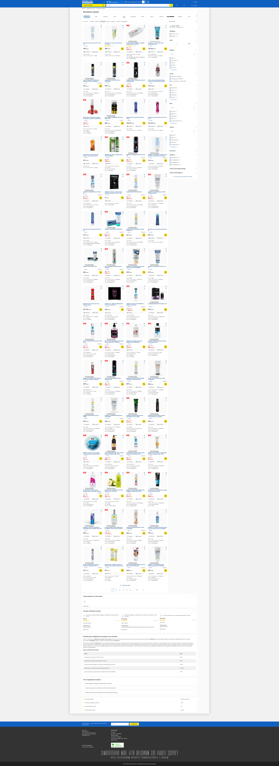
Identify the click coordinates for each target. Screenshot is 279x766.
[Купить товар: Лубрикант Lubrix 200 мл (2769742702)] (122, 235)
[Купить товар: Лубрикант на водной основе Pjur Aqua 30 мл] (143, 160)
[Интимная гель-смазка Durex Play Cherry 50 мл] (157, 107)
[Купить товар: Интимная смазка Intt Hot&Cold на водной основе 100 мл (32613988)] (165, 495)
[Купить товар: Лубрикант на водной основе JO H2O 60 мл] (100, 197)
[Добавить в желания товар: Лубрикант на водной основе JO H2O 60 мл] (101, 174)
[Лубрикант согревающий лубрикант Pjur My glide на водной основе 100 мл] (135, 480)
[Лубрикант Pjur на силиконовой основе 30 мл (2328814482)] (135, 70)
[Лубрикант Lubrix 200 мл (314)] (92, 256)
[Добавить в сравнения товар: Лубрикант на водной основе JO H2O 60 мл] (101, 176)
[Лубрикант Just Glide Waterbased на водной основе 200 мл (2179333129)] (157, 554)
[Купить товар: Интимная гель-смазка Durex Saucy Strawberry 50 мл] (100, 309)
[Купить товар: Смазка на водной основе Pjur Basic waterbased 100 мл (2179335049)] (100, 85)
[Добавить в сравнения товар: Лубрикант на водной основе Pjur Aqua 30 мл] (144, 139)
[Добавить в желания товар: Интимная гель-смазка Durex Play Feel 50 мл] (166, 212)
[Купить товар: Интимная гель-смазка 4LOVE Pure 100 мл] (100, 48)
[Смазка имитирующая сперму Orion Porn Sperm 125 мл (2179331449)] (135, 554)
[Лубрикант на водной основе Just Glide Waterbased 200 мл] (157, 182)
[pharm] (124, 745)
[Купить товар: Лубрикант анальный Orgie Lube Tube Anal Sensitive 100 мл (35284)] (143, 421)
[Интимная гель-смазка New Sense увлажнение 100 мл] (157, 33)
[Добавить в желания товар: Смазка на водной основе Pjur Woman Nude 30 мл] (123, 249)
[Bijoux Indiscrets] (124, 16)
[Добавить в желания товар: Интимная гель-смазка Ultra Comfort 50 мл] (101, 212)
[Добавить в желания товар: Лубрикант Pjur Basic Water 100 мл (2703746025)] (123, 63)
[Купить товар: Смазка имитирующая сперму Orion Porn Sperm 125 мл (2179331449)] (143, 570)
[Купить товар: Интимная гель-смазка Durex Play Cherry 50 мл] (165, 123)
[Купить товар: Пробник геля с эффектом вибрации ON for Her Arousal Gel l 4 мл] (122, 309)
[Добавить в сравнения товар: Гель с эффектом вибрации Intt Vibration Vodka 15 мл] (123, 102)
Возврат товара (114, 735)
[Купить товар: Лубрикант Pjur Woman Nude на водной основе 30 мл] (143, 235)
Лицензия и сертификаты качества (119, 738)
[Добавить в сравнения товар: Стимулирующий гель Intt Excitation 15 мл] (166, 288)
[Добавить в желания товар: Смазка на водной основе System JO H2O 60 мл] (101, 324)
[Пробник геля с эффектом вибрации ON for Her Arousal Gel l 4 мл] (114, 293)
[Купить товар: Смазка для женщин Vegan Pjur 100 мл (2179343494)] (143, 533)
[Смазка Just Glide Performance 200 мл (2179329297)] (157, 368)
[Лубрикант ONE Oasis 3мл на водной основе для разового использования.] (92, 443)
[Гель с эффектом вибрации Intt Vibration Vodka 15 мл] (114, 107)
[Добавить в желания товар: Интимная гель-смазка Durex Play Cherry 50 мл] (166, 100)
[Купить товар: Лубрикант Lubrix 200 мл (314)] (100, 272)
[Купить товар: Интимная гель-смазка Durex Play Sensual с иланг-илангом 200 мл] (100, 160)
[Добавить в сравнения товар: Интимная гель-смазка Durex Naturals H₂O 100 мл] (123, 28)
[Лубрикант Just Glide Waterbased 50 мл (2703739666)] (114, 405)
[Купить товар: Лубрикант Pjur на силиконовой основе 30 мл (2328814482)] (143, 85)
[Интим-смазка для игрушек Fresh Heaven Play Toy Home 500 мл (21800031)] (114, 331)
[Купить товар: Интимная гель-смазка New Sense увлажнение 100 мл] (165, 48)
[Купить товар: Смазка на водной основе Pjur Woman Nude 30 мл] (122, 272)
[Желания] (184, 5)
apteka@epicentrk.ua (86, 735)
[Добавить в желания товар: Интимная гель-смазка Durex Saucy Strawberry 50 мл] (101, 286)
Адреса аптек (114, 740)
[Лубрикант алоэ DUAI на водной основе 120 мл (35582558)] (114, 144)
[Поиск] (171, 5)
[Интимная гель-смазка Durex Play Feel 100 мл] (135, 107)
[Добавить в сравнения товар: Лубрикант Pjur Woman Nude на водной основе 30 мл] (144, 214)
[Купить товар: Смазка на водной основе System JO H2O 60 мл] (100, 346)
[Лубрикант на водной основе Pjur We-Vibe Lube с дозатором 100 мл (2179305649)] (157, 517)
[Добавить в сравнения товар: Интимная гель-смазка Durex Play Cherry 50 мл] (166, 102)
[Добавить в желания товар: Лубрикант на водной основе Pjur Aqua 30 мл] (144, 137)
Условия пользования (116, 736)
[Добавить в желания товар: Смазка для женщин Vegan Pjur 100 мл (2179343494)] (144, 510)
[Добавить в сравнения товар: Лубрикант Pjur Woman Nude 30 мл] (144, 176)
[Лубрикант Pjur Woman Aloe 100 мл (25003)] (92, 405)
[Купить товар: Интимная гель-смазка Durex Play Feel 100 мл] (143, 123)
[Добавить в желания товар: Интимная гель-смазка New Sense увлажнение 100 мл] (166, 25)
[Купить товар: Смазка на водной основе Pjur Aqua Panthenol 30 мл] (122, 384)
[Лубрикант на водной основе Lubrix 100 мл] (157, 256)
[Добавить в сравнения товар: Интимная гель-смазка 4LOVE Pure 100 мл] (101, 28)
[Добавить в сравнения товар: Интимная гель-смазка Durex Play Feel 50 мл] (166, 214)
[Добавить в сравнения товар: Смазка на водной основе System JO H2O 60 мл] (101, 326)
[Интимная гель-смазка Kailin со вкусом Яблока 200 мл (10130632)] (114, 480)
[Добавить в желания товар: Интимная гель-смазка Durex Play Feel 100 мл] (144, 100)
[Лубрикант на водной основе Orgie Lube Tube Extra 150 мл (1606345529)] (135, 256)
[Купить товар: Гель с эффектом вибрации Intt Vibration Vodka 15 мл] (122, 123)
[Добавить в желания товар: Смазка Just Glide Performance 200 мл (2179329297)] (166, 361)
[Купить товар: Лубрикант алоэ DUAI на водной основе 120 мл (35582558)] (122, 160)
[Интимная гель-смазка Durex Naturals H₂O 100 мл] (114, 33)
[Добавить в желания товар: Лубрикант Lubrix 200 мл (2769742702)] (123, 212)
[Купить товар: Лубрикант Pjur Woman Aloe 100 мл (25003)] (100, 421)
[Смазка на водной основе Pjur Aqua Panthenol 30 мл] (114, 368)
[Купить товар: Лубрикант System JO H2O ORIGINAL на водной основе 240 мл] (143, 309)
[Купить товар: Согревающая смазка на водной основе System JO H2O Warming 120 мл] (143, 458)
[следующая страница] (143, 589)
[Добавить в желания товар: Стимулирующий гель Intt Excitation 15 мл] (166, 286)
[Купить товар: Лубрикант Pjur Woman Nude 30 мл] (143, 197)
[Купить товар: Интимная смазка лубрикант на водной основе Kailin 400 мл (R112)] (143, 48)
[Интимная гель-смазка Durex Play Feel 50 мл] (157, 219)
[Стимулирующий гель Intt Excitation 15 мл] (157, 293)
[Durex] (87, 16)
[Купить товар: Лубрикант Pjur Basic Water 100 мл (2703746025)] (122, 85)
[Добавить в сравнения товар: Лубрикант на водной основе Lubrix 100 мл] (166, 251)
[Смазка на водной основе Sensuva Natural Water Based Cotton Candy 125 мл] (114, 443)
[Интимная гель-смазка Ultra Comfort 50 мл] (92, 219)
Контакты (113, 732)
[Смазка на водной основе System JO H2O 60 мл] (92, 331)
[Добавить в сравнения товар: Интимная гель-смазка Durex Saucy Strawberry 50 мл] (101, 288)
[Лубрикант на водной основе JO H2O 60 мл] (92, 182)
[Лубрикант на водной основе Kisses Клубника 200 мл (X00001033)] (135, 331)
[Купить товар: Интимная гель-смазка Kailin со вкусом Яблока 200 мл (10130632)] (122, 495)
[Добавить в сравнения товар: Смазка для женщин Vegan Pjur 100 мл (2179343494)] (144, 512)
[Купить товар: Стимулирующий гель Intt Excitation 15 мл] (165, 309)
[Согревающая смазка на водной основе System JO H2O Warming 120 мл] (135, 443)
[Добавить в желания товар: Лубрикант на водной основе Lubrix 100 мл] (166, 249)
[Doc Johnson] (170, 16)
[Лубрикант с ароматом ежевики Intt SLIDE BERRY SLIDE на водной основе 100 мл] (92, 517)
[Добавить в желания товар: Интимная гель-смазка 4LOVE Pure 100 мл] (101, 25)
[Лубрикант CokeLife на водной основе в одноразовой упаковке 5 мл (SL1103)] (114, 182)
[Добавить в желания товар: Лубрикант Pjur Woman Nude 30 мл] (144, 174)
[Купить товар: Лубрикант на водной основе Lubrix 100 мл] (165, 272)
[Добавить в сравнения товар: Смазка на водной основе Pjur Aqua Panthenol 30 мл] (123, 363)
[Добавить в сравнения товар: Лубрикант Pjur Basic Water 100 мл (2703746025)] (123, 65)
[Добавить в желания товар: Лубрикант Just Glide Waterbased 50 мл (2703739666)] (123, 398)
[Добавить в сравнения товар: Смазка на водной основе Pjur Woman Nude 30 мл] (123, 251)
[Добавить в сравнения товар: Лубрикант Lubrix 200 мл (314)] (101, 251)
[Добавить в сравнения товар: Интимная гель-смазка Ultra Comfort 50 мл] (101, 214)
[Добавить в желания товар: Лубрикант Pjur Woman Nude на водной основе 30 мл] (144, 212)
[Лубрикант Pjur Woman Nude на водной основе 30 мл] (135, 219)
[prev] (192, 596)
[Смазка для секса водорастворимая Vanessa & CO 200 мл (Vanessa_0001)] (157, 70)
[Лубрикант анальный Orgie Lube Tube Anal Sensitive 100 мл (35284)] (135, 405)
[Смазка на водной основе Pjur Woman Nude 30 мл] (114, 256)
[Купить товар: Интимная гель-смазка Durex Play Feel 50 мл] (165, 234)
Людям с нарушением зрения (134, 2)
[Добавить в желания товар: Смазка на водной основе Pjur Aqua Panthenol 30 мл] (123, 361)
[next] (195, 596)
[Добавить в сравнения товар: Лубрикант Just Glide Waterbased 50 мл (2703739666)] (123, 400)
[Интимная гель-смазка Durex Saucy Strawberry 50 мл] (92, 293)
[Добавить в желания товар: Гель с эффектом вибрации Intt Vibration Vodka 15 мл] (123, 100)
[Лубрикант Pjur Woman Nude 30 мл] (135, 182)
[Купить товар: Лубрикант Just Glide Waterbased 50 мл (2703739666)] (122, 421)
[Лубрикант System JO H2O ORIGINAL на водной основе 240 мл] (135, 293)
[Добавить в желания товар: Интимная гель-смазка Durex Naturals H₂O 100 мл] (123, 25)
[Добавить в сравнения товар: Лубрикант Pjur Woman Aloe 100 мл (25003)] (101, 400)
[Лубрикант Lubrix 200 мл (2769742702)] (114, 219)
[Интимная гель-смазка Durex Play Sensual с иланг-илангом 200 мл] (92, 144)
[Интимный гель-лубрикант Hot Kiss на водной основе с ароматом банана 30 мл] (114, 554)
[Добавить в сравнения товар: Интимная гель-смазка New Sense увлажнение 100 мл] (166, 28)
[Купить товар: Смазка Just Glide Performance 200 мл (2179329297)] (165, 384)
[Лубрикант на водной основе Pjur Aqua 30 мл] (135, 144)
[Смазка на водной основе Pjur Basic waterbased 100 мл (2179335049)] (92, 70)
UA (104, 2)
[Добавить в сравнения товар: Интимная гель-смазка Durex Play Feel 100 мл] (144, 102)
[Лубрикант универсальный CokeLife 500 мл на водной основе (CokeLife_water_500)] (157, 331)
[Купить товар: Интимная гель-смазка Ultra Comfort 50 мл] (100, 234)
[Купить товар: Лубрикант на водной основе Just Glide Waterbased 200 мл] (165, 197)
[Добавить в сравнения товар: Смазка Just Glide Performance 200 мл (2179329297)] (166, 363)
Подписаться (134, 724)
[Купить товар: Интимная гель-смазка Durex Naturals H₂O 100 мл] (122, 48)
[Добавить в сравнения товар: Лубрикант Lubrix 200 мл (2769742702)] (123, 214)
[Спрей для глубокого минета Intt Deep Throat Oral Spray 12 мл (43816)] (157, 405)
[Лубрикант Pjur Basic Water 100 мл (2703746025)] (114, 70)
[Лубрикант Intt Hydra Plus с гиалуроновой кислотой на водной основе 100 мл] (157, 443)
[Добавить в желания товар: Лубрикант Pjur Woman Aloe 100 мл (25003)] (101, 398)
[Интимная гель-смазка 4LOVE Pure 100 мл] (92, 33)
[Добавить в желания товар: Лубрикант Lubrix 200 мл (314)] (101, 249)
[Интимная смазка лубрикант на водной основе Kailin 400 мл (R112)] (135, 33)
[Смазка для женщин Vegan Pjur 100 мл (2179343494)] (135, 517)
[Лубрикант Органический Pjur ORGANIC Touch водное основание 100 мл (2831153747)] (135, 368)
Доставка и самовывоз (116, 733)
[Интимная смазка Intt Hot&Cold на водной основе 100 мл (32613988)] (157, 480)
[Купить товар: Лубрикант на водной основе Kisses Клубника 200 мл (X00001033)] (143, 346)
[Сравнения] (176, 5)
